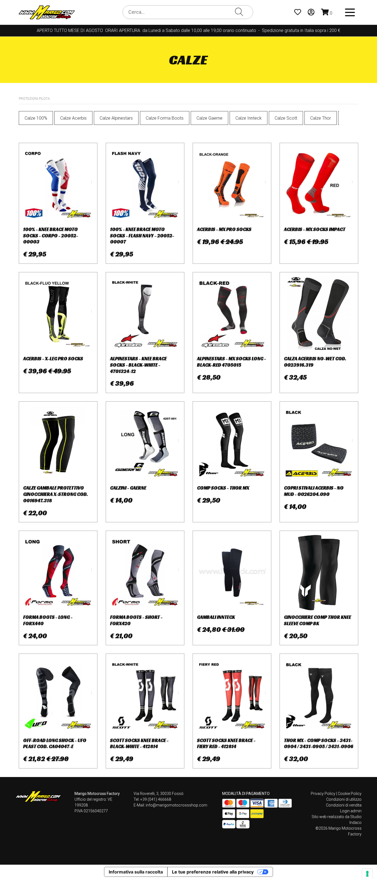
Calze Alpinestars (116, 118)
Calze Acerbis (73, 118)
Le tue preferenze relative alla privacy (213, 872)
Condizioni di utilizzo (344, 799)
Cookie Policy (350, 793)
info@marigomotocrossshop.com (176, 805)
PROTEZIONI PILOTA (34, 99)
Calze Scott (286, 118)
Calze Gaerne (209, 118)
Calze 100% (36, 118)
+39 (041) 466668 (155, 799)
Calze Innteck (248, 118)
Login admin (351, 811)
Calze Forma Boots (165, 118)
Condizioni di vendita (344, 805)
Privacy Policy (323, 793)
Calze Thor (320, 118)
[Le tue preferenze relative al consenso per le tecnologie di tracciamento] (367, 874)
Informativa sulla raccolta (136, 872)
